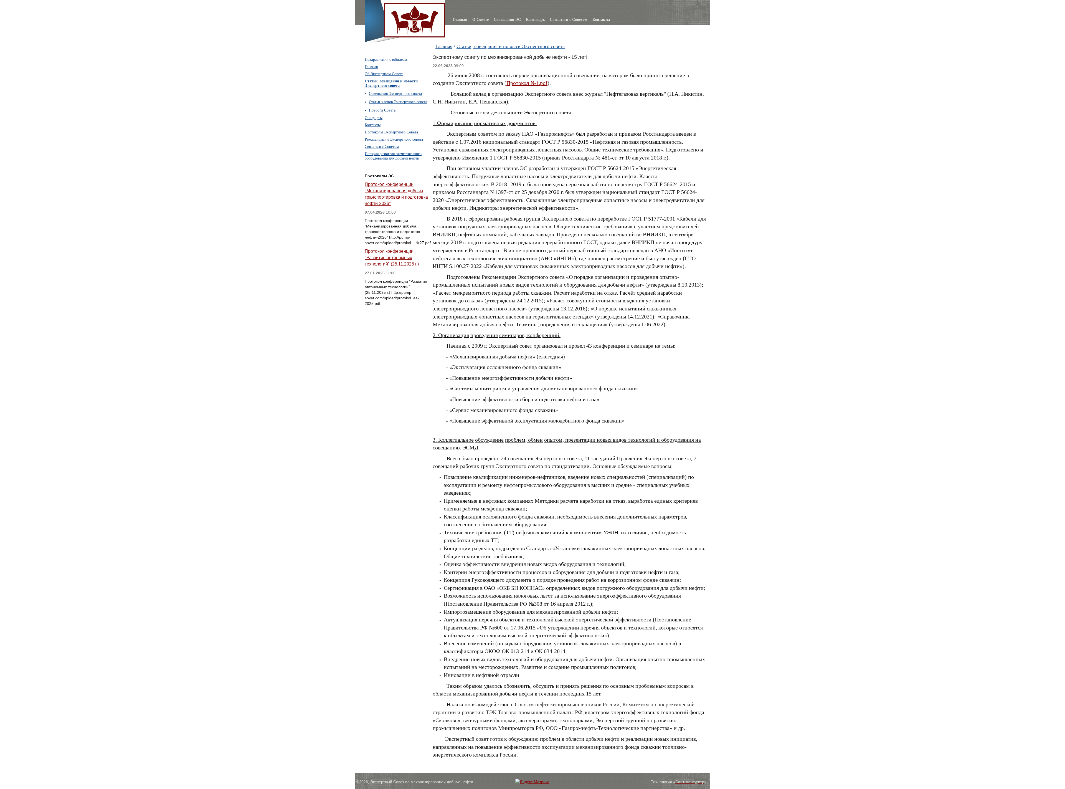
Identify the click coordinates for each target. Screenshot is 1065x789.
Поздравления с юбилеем (386, 59)
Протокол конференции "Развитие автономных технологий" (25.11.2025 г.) (392, 257)
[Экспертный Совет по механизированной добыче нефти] (414, 6)
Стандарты (373, 118)
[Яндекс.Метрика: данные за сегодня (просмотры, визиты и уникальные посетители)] (532, 782)
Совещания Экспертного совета (395, 94)
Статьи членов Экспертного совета (398, 102)
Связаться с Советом (568, 19)
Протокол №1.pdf (526, 83)
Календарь (535, 19)
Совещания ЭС (507, 19)
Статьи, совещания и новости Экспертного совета (511, 46)
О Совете (480, 19)
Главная (460, 19)
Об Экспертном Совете (384, 74)
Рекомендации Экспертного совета (394, 139)
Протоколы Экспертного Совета (391, 132)
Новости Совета (382, 110)
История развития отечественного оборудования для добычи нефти (393, 156)
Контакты (601, 19)
